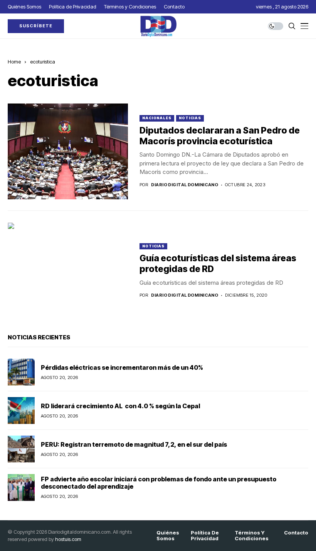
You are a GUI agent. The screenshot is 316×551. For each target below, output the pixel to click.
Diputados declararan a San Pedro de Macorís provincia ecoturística (220, 136)
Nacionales (156, 118)
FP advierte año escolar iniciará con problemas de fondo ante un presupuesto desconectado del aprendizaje (158, 482)
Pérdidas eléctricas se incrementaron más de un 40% (122, 367)
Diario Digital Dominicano (184, 184)
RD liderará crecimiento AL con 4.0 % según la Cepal (120, 406)
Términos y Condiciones (252, 536)
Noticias (190, 118)
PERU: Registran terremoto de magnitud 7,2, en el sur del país (134, 444)
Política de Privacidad (205, 536)
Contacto (296, 533)
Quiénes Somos (167, 536)
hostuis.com (68, 539)
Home (14, 61)
